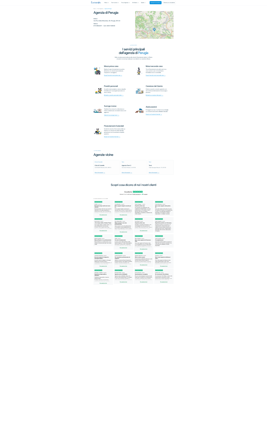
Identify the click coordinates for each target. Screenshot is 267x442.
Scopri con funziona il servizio (153, 114)
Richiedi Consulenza (156, 2)
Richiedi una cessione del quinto (154, 95)
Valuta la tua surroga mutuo (111, 115)
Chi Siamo (134, 2)
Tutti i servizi (114, 2)
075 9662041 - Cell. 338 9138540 (104, 26)
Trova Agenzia (124, 2)
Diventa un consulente (169, 2)
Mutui (106, 2)
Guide (142, 2)
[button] (154, 29)
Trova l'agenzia (100, 8)
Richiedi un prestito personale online (113, 95)
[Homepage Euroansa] (95, 2)
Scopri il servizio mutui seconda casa (155, 75)
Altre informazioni (99, 172)
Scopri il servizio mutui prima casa (112, 75)
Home (94, 8)
